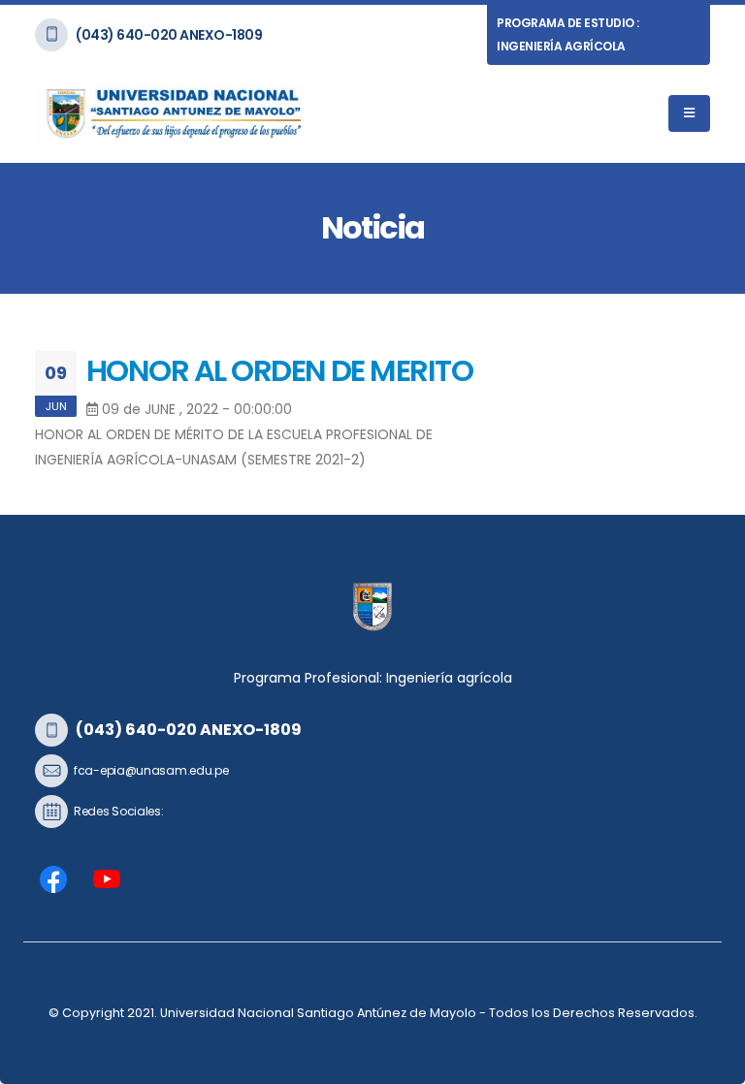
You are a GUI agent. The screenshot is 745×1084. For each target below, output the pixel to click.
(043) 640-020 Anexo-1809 (169, 35)
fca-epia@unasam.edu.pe (151, 770)
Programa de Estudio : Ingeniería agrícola (568, 34)
